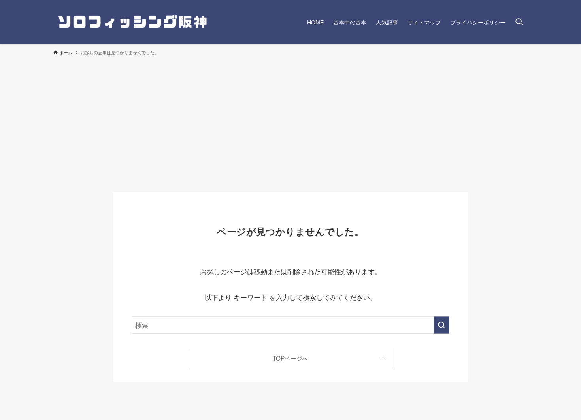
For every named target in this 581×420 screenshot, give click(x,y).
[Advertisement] (290, 120)
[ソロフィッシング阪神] (132, 22)
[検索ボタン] (519, 22)
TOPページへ (290, 358)
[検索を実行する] (441, 325)
